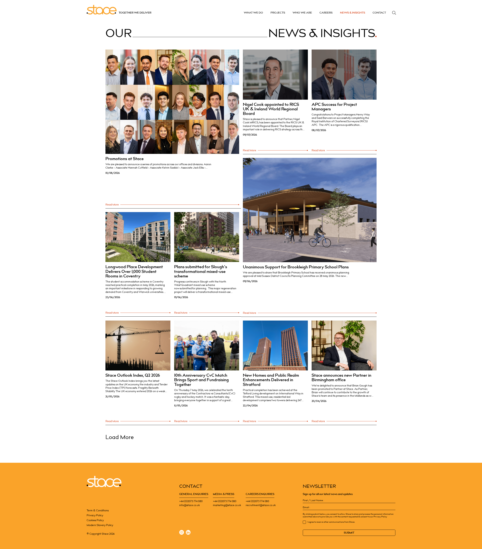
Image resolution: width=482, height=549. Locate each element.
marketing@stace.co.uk (227, 505)
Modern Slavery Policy (100, 525)
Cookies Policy (95, 520)
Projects (278, 13)
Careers (326, 13)
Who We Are (302, 13)
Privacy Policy (95, 515)
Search (394, 13)
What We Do (253, 13)
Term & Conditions (98, 510)
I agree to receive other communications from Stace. (331, 522)
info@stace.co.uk (189, 505)
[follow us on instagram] (181, 533)
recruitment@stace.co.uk (261, 505)
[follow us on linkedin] (188, 533)
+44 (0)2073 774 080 (191, 501)
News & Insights (352, 13)
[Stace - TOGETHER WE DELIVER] (104, 481)
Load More (119, 437)
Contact (379, 13)
